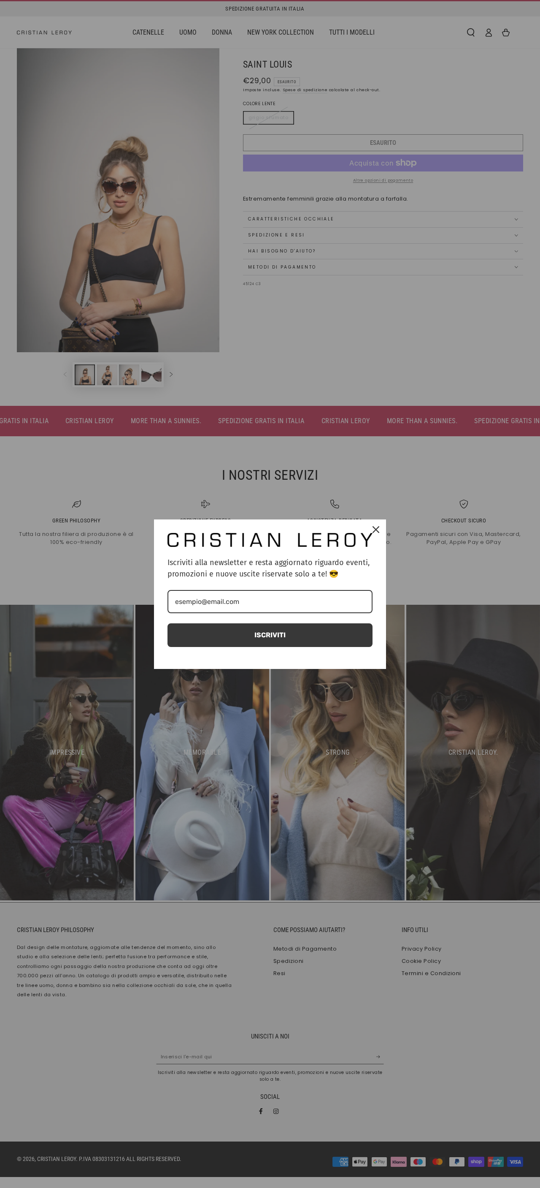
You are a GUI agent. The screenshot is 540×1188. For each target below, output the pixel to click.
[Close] (376, 529)
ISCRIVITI (270, 635)
